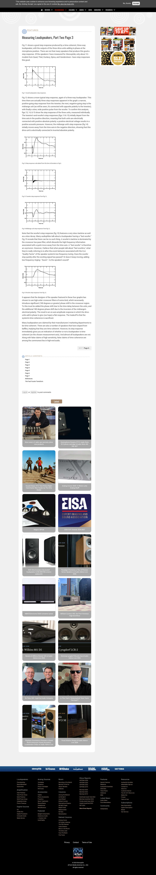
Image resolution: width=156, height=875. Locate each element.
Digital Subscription (126, 807)
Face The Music (63, 833)
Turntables (41, 782)
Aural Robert (62, 799)
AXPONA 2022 (83, 784)
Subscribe (97, 10)
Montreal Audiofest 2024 (86, 799)
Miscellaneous (42, 807)
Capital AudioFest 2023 (86, 803)
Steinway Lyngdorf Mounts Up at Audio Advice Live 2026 (74, 657)
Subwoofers (20, 786)
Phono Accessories (43, 797)
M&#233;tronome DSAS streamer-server (39, 614)
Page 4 (86, 348)
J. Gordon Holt (42, 818)
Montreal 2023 (83, 790)
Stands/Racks (42, 803)
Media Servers (21, 818)
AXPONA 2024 (83, 780)
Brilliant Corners (63, 801)
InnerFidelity (41, 820)
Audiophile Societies (127, 782)
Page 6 (27, 373)
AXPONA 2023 (83, 782)
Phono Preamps (21, 803)
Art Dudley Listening (64, 822)
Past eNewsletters (105, 802)
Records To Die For (64, 784)
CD (18, 809)
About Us (123, 788)
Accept (136, 3)
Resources (109, 10)
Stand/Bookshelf (21, 784)
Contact (76, 842)
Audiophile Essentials (106, 786)
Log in (25, 392)
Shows (81, 10)
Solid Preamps (21, 797)
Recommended (59, 10)
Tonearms (41, 784)
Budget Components (44, 814)
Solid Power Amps (22, 799)
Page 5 (27, 370)
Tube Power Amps (22, 795)
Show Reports (85, 778)
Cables (40, 795)
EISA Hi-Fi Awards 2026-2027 (74, 530)
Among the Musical (64, 795)
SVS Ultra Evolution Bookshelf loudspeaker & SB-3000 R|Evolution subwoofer (39, 572)
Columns (72, 10)
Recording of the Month (65, 782)
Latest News (105, 798)
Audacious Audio (43, 816)
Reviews (47, 10)
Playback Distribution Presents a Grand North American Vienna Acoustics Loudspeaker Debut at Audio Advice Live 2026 (39, 743)
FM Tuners (41, 788)
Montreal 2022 (83, 792)
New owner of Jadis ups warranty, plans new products (39, 443)
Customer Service (126, 791)
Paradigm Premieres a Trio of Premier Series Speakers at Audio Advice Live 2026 (74, 572)
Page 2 (27, 362)
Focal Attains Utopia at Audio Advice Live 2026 (75, 741)
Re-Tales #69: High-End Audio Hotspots (39, 698)
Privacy (123, 797)
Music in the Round (64, 828)
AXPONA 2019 (83, 787)
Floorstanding (21, 782)
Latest (56, 401)
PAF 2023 (82, 805)
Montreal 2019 (83, 794)
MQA (101, 795)
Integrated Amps (21, 801)
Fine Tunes (62, 835)
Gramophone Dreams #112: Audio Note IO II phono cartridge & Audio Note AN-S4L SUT (75, 444)
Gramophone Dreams (65, 803)
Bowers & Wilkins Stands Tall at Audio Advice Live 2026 (38, 657)
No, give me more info (66, 4)
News (90, 10)
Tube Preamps (21, 792)
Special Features (105, 782)
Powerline (40, 799)
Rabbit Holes (62, 807)
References (28, 378)
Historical (103, 793)
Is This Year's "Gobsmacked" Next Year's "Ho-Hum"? (74, 699)
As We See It (62, 797)
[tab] (56, 401)
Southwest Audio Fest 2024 (87, 797)
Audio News (103, 800)
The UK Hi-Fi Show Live (127, 793)
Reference (103, 784)
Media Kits (124, 795)
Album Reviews (63, 786)
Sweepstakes (104, 808)
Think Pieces (104, 791)
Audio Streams (63, 826)
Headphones (41, 805)
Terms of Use (125, 799)
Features (33, 30)
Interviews (103, 788)
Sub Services (124, 812)
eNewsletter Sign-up (127, 784)
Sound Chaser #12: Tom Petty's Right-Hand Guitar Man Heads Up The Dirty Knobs (39, 488)
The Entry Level (63, 831)
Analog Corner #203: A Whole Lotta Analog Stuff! (74, 487)
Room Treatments (43, 801)
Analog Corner (63, 820)
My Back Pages (63, 805)
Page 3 (27, 365)
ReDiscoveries (62, 809)
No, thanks (127, 3)
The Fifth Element (64, 824)
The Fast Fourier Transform (34, 381)
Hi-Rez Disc (20, 811)
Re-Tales (61, 812)
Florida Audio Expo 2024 (86, 801)
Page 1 (27, 359)
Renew (123, 809)
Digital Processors (22, 814)
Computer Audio (21, 816)
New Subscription (126, 805)
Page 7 (27, 376)
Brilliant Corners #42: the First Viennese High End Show (74, 615)
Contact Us (124, 786)
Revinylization (63, 814)
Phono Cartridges (43, 786)
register (33, 392)
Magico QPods (39, 530)
